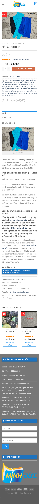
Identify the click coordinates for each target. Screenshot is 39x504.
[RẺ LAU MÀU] (10, 319)
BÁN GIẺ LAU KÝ (7, 84)
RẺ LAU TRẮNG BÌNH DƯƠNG (29, 332)
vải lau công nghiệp (18, 220)
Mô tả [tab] (4, 113)
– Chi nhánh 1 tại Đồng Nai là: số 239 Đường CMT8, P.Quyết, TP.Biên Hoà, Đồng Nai (19, 398)
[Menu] (3, 3)
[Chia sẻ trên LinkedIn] (23, 100)
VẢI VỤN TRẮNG (10, 95)
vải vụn (26, 93)
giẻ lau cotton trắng (19, 228)
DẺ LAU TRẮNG (12, 89)
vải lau (21, 93)
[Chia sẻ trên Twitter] (11, 100)
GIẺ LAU (19, 89)
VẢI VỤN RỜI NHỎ (18, 44)
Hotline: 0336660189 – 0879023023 (15, 375)
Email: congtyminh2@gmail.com (14, 379)
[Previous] (1, 331)
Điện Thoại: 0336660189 (11, 371)
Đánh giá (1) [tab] (6, 117)
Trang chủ (6, 44)
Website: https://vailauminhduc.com (15, 384)
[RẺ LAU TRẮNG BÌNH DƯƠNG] (29, 319)
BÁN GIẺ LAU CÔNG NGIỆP (15, 82)
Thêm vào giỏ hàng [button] (10, 344)
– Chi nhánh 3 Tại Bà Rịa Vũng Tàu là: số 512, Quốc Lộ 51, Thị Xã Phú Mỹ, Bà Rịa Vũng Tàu (19, 412)
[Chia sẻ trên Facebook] (7, 100)
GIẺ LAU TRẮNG (29, 91)
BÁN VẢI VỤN (25, 87)
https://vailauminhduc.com (19, 292)
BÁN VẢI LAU (16, 84)
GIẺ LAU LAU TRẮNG (17, 91)
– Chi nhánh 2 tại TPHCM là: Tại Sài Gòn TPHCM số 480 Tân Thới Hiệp (17, 405)
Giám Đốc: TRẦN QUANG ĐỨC (13, 367)
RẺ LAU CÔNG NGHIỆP (11, 93)
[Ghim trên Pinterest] (19, 100)
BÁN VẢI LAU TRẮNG (13, 87)
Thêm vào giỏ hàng (23, 69)
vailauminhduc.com (25, 493)
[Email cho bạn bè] (15, 100)
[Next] (37, 331)
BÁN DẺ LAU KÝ (28, 80)
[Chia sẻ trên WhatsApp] (3, 100)
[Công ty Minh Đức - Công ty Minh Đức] (19, 3)
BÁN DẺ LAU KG (18, 80)
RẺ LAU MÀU (10, 332)
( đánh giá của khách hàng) (20, 60)
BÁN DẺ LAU (8, 80)
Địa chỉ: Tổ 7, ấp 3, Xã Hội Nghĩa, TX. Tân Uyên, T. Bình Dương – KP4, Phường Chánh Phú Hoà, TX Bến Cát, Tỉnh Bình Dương (18, 390)
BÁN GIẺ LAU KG (29, 82)
